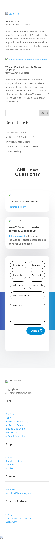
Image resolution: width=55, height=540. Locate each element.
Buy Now (10, 414)
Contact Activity (13, 151)
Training (10, 464)
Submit (35, 330)
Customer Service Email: (23, 201)
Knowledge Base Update (18, 141)
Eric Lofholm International (19, 518)
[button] (27, 538)
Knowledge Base (14, 461)
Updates (26, 24)
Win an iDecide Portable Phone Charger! (23, 68)
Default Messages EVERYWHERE (22, 146)
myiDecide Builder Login (18, 421)
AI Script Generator (15, 436)
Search (44, 112)
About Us (10, 489)
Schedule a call (17, 236)
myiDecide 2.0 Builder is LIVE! (21, 137)
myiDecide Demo (14, 425)
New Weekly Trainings (17, 132)
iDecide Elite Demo (15, 428)
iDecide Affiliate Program (18, 493)
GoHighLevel (12, 521)
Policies (9, 468)
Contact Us (11, 457)
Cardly (9, 514)
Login (8, 417)
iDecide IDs (11, 432)
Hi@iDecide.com (17, 206)
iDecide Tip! (12, 21)
